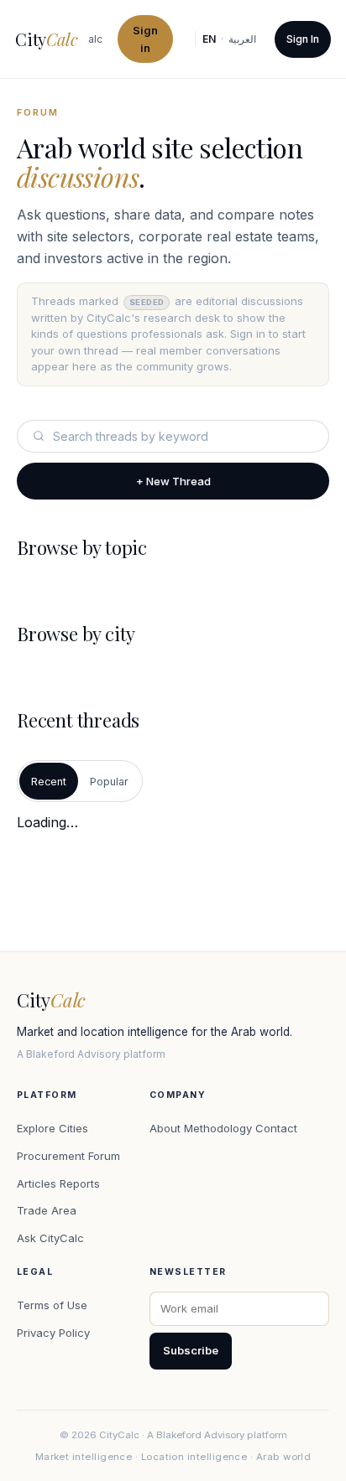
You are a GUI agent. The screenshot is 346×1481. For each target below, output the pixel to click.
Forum (104, 1156)
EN (209, 39)
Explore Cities (52, 1128)
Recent (48, 781)
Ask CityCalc (50, 1238)
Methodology (218, 1128)
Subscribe (190, 1350)
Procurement (51, 1156)
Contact (276, 1128)
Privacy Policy (53, 1332)
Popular (109, 781)
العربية (242, 39)
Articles (36, 1183)
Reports (80, 1183)
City (46, 39)
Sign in (146, 38)
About (165, 1128)
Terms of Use (52, 1305)
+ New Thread (173, 481)
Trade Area (46, 1210)
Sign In (302, 39)
